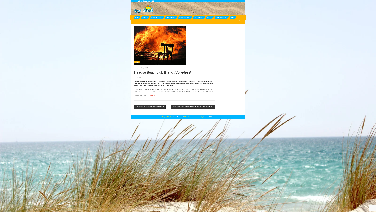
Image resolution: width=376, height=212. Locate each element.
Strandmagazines (171, 17)
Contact (233, 17)
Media (209, 17)
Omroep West (152, 95)
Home (137, 17)
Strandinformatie (184, 17)
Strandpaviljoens (156, 17)
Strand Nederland (221, 17)
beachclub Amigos (150, 77)
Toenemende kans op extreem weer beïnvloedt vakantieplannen (192, 106)
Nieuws (144, 17)
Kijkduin (161, 77)
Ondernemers (198, 17)
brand (157, 77)
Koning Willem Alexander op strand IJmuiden (150, 106)
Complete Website (208, 117)
